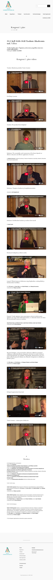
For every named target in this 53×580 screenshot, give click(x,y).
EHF (16, 29)
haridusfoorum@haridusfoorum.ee (37, 549)
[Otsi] (48, 6)
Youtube (20, 567)
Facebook (21, 565)
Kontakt (33, 547)
